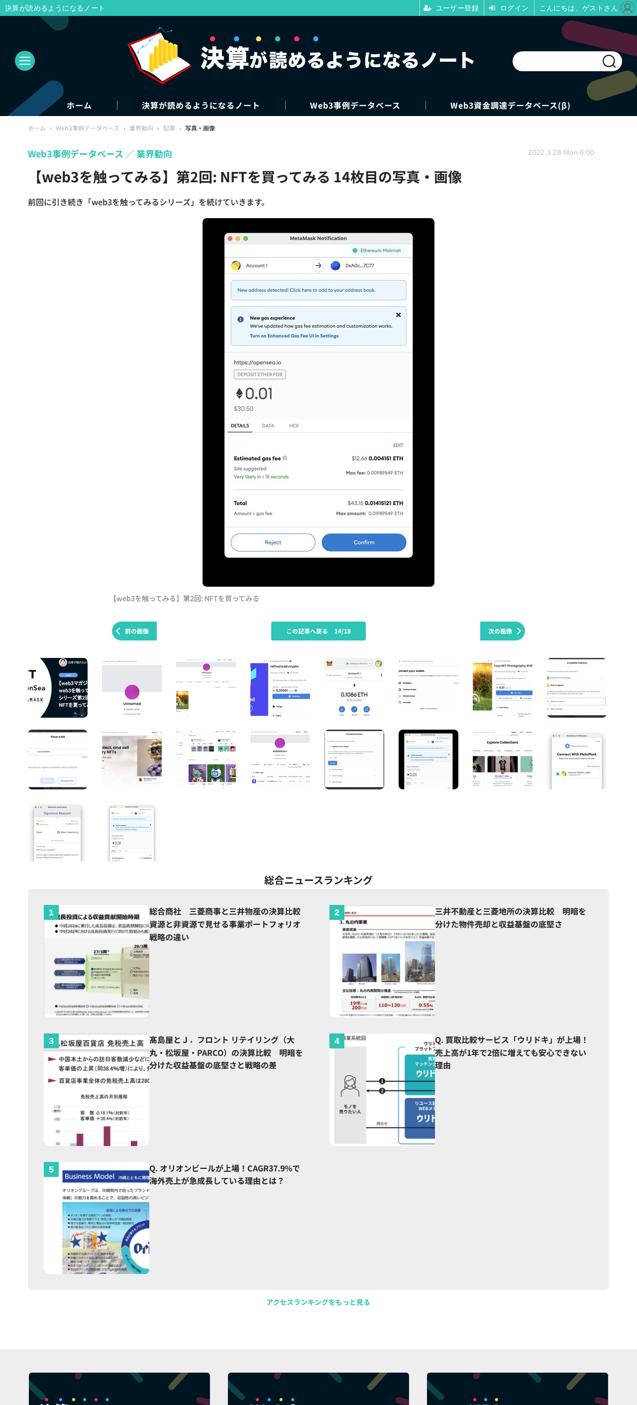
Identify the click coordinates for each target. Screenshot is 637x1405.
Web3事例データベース (355, 105)
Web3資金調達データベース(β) (510, 105)
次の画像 (500, 631)
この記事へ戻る (318, 631)
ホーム (79, 105)
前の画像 (137, 631)
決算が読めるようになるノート (201, 105)
